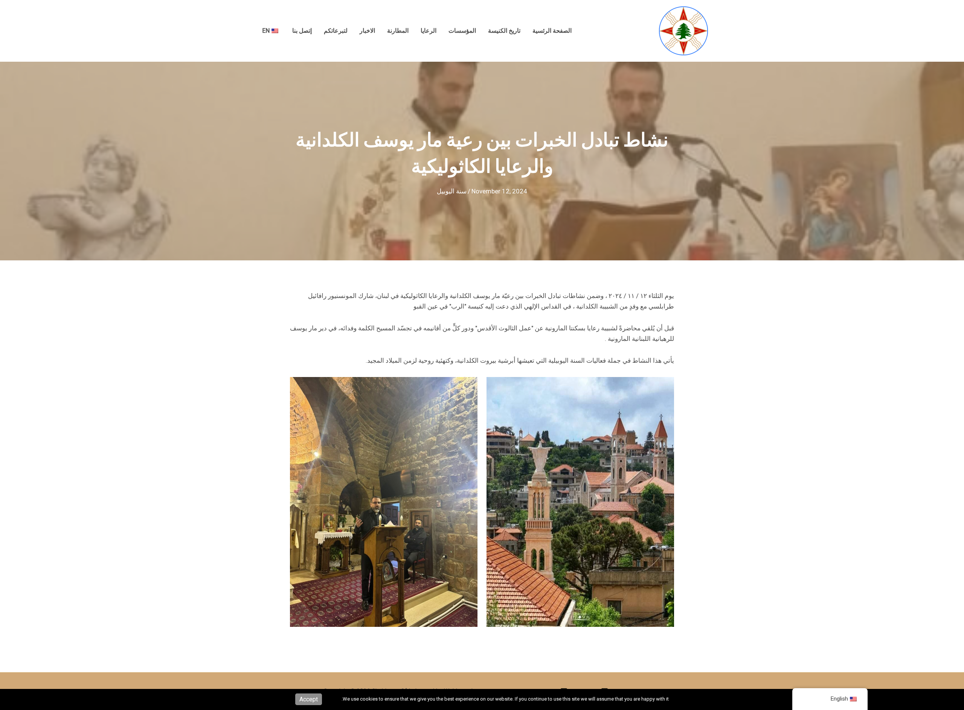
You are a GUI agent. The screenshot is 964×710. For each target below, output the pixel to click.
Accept (308, 699)
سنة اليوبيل (452, 191)
